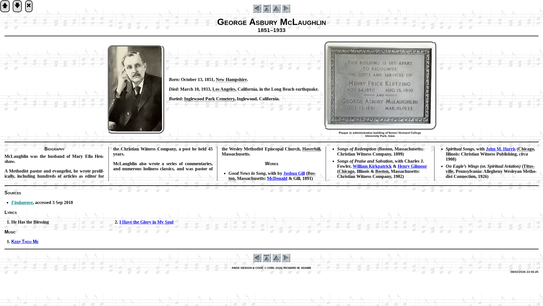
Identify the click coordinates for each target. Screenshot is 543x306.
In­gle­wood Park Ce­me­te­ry (209, 98)
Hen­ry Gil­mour (412, 166)
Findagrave (22, 202)
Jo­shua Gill (294, 173)
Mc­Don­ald (277, 178)
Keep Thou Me (24, 241)
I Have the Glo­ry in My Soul (146, 222)
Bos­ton (382, 171)
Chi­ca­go (346, 171)
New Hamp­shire (231, 79)
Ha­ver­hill (311, 148)
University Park (376, 135)
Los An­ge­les (223, 89)
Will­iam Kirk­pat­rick (372, 166)
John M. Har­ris (501, 148)
